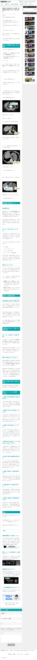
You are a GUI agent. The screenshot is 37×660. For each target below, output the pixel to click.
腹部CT (7, 604)
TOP (5, 650)
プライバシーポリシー (20, 654)
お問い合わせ (31, 4)
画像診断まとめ (5, 1)
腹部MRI (10, 604)
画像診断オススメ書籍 (23, 4)
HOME (2, 4)
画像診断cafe (7, 4)
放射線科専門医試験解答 (14, 4)
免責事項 (14, 654)
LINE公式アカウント (11, 571)
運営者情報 (9, 654)
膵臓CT (13, 604)
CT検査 (4, 15)
